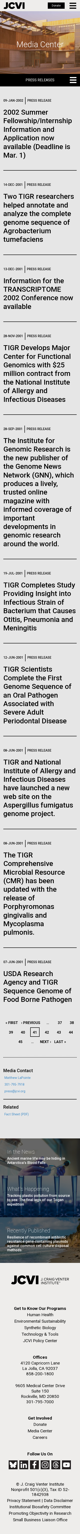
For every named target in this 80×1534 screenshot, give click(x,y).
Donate (56, 5)
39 (12, 1032)
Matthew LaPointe (17, 1078)
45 (21, 1042)
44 (72, 1032)
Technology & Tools (40, 1334)
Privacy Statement (23, 1500)
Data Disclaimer (58, 1500)
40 (24, 1032)
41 (36, 1032)
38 (73, 1023)
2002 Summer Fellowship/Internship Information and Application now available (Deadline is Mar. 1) (37, 133)
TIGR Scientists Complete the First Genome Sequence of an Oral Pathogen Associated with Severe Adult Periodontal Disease (37, 695)
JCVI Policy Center (40, 1340)
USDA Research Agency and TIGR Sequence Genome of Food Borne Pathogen (37, 986)
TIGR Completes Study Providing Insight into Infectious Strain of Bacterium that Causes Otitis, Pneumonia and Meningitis (39, 606)
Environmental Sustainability (40, 1321)
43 (60, 1032)
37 (61, 1023)
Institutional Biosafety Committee (40, 1506)
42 (48, 1032)
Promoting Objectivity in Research (40, 1513)
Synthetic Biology (40, 1327)
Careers (40, 1437)
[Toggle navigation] (73, 5)
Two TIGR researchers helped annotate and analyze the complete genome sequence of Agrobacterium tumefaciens (38, 218)
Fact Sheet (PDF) (16, 1114)
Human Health (40, 1314)
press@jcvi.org (14, 1091)
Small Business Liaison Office (40, 1519)
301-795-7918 (14, 1084)
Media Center (40, 1430)
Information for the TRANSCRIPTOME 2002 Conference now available (38, 293)
